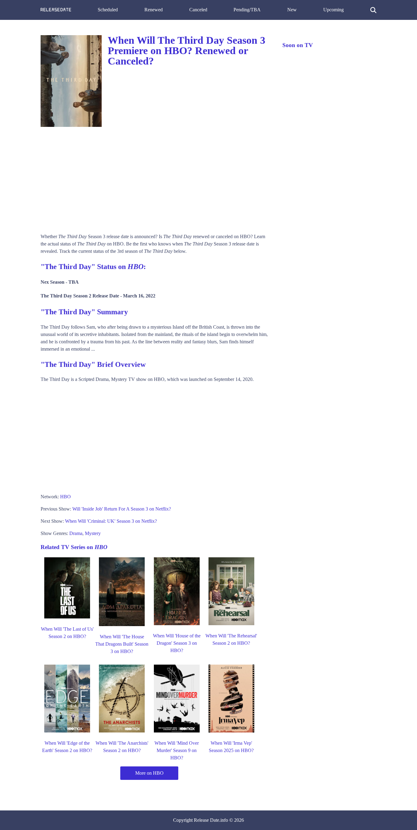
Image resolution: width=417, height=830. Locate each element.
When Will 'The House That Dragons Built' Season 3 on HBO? (121, 644)
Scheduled (108, 9)
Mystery (93, 533)
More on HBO (149, 773)
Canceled (198, 9)
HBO (65, 496)
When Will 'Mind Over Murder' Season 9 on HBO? (176, 750)
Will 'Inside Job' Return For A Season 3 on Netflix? (121, 508)
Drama (75, 533)
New (292, 9)
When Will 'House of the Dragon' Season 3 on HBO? (177, 643)
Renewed (153, 9)
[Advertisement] (155, 178)
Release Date (206, 820)
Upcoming (333, 9)
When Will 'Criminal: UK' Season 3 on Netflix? (111, 521)
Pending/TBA (247, 9)
